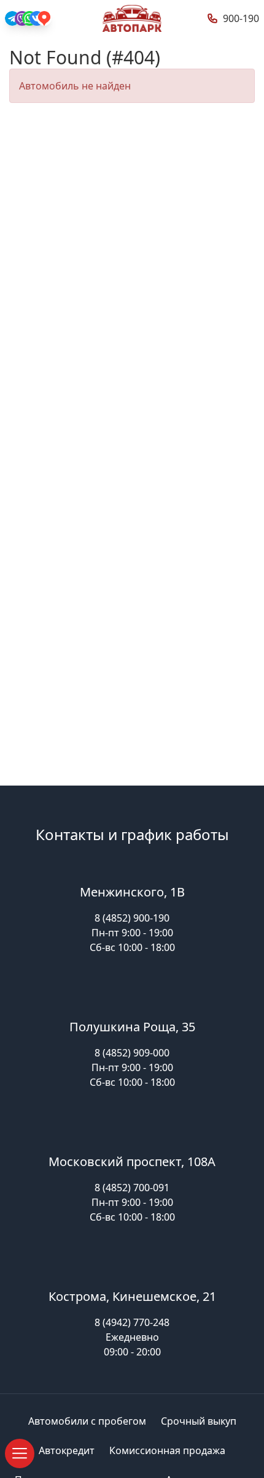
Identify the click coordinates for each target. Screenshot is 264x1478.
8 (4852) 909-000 (132, 1052)
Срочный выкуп (198, 1421)
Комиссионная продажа (167, 1450)
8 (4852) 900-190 (132, 918)
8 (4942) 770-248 (132, 1322)
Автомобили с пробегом (87, 1421)
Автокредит (67, 1450)
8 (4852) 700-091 (132, 1187)
